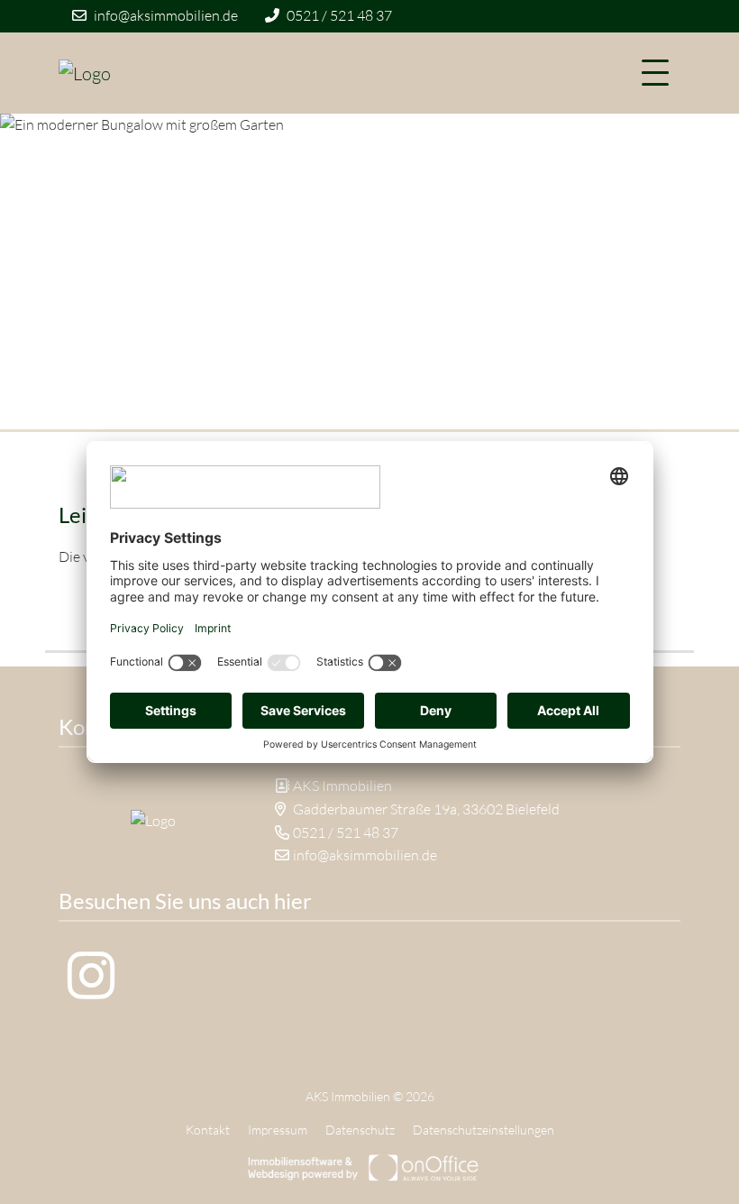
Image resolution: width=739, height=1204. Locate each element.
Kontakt (208, 1129)
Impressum (277, 1129)
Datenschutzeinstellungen (483, 1129)
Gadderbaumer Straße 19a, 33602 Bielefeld (426, 809)
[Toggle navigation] (655, 73)
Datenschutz (360, 1129)
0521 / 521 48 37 (339, 15)
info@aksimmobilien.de (166, 15)
